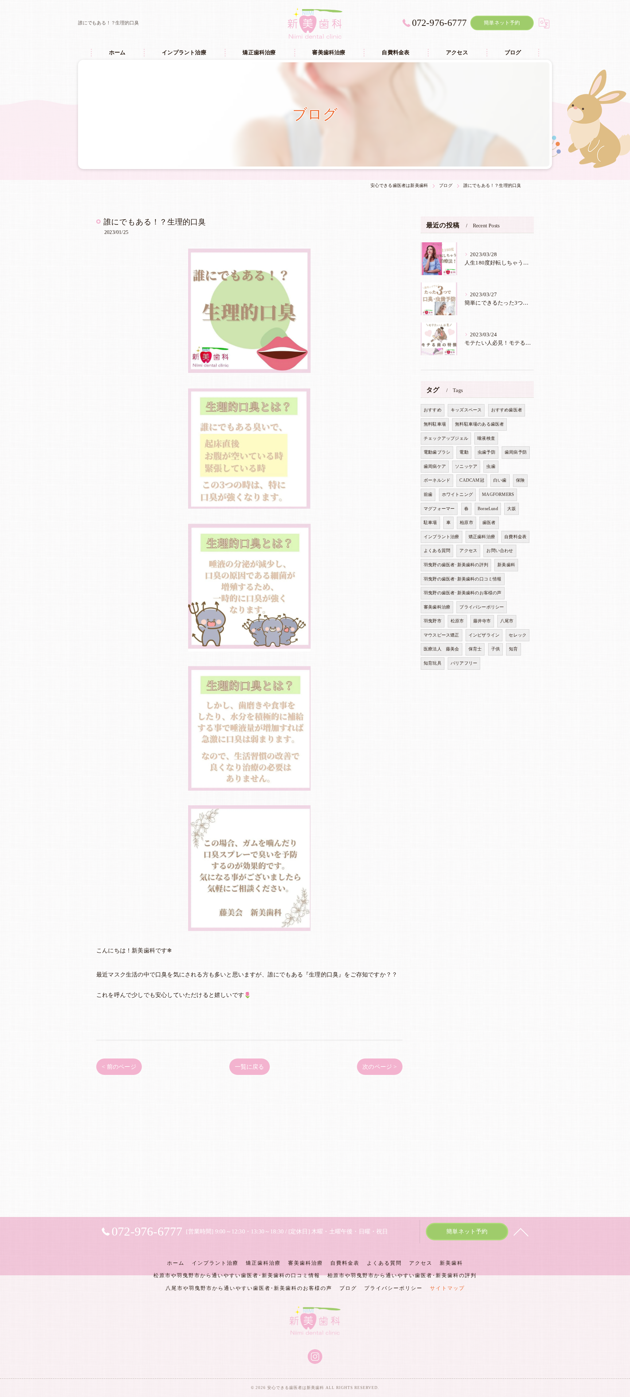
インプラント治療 (441, 536)
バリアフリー (464, 663)
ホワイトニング (457, 494)
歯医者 (489, 522)
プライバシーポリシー (481, 607)
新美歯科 (506, 564)
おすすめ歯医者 (506, 409)
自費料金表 (515, 536)
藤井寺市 (482, 620)
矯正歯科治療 (481, 536)
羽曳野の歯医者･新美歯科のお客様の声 (463, 592)
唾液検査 (486, 438)
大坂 (511, 508)
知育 (513, 648)
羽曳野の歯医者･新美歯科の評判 (456, 564)
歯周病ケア (435, 466)
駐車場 (430, 522)
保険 (520, 480)
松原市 (457, 620)
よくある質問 (437, 550)
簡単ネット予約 (502, 23)
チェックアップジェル (446, 438)
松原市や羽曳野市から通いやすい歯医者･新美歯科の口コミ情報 (236, 1275)
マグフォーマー (439, 508)
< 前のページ (119, 1067)
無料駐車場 (435, 424)
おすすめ (433, 409)
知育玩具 (433, 663)
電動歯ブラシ (437, 452)
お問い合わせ (499, 550)
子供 (495, 648)
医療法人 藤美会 (441, 648)
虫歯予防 (486, 452)
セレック (517, 635)
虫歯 (490, 466)
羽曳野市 (433, 620)
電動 (463, 452)
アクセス (468, 550)
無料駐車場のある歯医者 (479, 424)
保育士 (475, 648)
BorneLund (488, 508)
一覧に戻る (249, 1067)
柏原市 (466, 522)
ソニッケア (466, 466)
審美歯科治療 (437, 607)
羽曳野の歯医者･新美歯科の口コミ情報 (463, 579)
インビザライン (483, 635)
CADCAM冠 (471, 480)
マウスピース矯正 (441, 635)
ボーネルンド (437, 480)
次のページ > (379, 1067)
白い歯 (500, 480)
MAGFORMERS (498, 494)
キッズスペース (466, 409)
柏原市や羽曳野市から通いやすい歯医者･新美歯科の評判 (402, 1275)
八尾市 (507, 620)
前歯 (428, 494)
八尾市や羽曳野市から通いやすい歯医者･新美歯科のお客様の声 (249, 1288)
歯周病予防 (516, 452)
